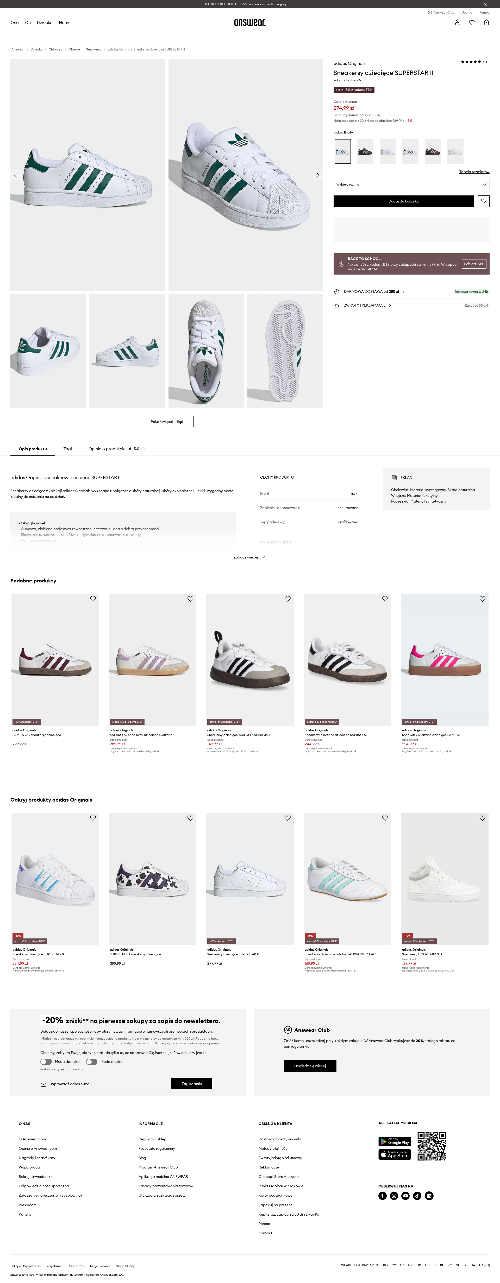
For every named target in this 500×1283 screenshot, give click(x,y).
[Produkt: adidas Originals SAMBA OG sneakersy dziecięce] (55, 660)
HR (419, 1265)
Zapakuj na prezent (275, 1205)
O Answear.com (32, 1139)
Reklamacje (269, 1167)
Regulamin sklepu (153, 1139)
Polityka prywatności (25, 1266)
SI (457, 1265)
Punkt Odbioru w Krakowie (281, 1186)
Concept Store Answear (279, 1176)
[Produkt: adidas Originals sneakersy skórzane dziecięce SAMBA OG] (347, 660)
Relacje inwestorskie (36, 1176)
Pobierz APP (474, 264)
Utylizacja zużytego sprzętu (162, 1195)
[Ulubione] (472, 22)
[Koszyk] (486, 22)
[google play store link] (394, 1141)
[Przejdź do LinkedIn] (429, 1196)
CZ (402, 1265)
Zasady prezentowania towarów (166, 1186)
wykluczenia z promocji (205, 1043)
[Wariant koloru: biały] (343, 151)
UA (473, 1265)
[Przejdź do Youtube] (405, 1196)
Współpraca (29, 1167)
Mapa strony (125, 1266)
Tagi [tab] (68, 448)
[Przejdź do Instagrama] (394, 1196)
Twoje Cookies (100, 1266)
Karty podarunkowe (275, 1195)
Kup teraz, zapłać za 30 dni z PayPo (289, 1214)
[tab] (116, 448)
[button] (87, 175)
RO (450, 1265)
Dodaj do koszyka (404, 201)
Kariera (25, 1214)
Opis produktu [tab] (33, 448)
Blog (142, 1157)
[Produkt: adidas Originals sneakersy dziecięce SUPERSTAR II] (55, 879)
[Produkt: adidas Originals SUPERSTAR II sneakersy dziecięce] (152, 879)
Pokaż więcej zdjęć (167, 421)
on (28, 22)
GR (410, 1265)
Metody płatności (273, 1148)
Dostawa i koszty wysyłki (280, 1139)
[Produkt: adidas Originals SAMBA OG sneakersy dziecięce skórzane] (152, 660)
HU (427, 1265)
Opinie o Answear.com (38, 1148)
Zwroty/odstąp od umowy (280, 1157)
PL (442, 1265)
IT (435, 1265)
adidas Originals (349, 63)
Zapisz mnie (192, 1083)
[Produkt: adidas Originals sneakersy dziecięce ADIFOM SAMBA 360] (250, 660)
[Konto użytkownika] (457, 22)
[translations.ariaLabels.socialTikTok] (417, 1196)
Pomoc (264, 1223)
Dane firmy (75, 1266)
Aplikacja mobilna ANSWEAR (163, 1176)
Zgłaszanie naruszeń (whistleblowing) (50, 1195)
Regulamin (54, 1266)
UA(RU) (484, 1265)
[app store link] (394, 1154)
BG (385, 1265)
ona (14, 22)
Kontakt (265, 1233)
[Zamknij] (485, 4)
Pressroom (27, 1205)
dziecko (45, 22)
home (65, 22)
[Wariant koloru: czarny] (365, 151)
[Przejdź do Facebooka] (382, 1196)
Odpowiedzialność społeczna (44, 1186)
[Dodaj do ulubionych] (484, 201)
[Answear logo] (250, 22)
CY (394, 1265)
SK (465, 1265)
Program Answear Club (158, 1167)
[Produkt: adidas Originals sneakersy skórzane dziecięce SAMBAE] (445, 660)
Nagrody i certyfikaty (37, 1157)
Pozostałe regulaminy (157, 1148)
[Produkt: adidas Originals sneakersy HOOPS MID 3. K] (445, 879)
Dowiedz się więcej (310, 1066)
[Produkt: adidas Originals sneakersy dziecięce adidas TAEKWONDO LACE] (347, 879)
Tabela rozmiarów (474, 171)
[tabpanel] (250, 509)
